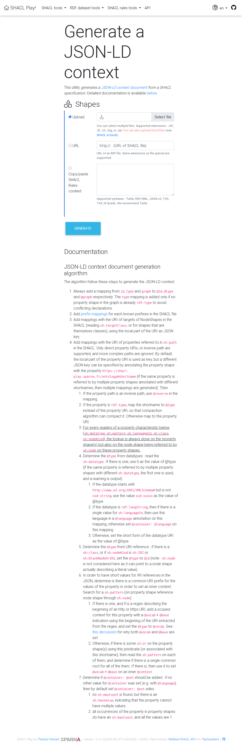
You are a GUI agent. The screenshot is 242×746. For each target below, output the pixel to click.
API (148, 7)
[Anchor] (59, 104)
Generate (82, 228)
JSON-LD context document (124, 87)
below (152, 93)
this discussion (104, 632)
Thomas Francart (48, 739)
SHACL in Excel (107, 135)
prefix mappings (94, 313)
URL (75, 145)
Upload (78, 117)
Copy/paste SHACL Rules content (78, 182)
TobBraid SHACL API (181, 739)
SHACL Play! (22, 8)
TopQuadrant (210, 739)
